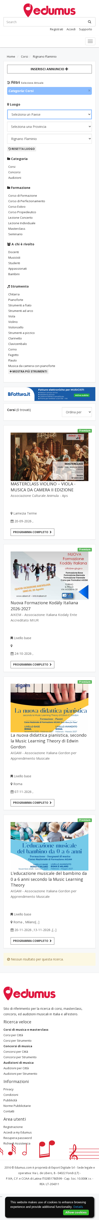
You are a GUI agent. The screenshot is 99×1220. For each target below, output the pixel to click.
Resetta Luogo (23, 149)
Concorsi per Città (15, 1051)
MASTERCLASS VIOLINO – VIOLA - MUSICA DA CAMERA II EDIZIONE (43, 486)
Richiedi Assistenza (16, 1143)
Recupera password (17, 1138)
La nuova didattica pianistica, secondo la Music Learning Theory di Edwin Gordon (49, 741)
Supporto (85, 29)
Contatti (8, 1111)
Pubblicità (10, 1100)
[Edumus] (49, 10)
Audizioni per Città (16, 1068)
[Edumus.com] (29, 993)
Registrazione (13, 1127)
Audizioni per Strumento (20, 1074)
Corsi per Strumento (17, 1040)
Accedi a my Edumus (17, 1132)
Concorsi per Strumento (20, 1057)
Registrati (56, 29)
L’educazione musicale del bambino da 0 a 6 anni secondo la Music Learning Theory (49, 879)
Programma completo (31, 532)
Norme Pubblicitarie (17, 1106)
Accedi (71, 29)
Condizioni (10, 1095)
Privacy (8, 1089)
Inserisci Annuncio (48, 69)
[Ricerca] (90, 22)
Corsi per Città (13, 1035)
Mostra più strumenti (29, 371)
